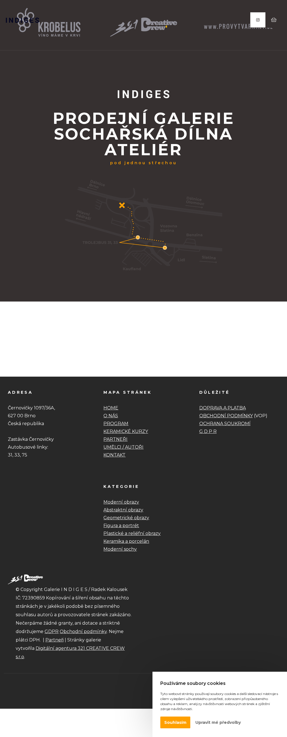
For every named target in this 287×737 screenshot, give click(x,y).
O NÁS (110, 415)
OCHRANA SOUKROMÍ (225, 423)
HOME (110, 408)
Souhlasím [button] (175, 722)
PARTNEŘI (115, 439)
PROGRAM (115, 423)
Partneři (54, 640)
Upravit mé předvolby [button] (218, 722)
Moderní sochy (120, 549)
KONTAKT (114, 455)
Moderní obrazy (121, 502)
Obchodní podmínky (83, 631)
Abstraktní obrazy (123, 510)
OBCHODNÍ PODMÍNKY (226, 415)
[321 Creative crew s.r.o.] (25, 579)
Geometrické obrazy (126, 517)
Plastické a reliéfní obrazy (132, 533)
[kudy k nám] (143, 274)
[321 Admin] (22, 20)
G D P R (208, 431)
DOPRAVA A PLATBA (222, 408)
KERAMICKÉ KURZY (125, 431)
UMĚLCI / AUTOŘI (123, 447)
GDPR (52, 631)
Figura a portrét (121, 525)
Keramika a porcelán (126, 541)
